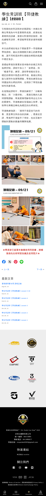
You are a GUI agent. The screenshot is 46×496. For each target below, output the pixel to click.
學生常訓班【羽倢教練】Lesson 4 (15, 298)
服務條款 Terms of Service (11, 482)
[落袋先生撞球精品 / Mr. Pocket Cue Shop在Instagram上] (20, 469)
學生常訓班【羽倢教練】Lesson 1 (15, 320)
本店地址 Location (23, 454)
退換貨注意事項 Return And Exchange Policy (23, 485)
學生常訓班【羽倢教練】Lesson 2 (15, 313)
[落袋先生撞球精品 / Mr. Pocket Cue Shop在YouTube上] (26, 469)
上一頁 (6, 269)
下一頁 (39, 269)
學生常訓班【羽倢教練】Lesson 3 (15, 306)
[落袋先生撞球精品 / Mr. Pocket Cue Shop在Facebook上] (13, 469)
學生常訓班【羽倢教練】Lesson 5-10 (16, 291)
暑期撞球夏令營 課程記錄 (12, 284)
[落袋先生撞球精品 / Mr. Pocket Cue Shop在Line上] (32, 469)
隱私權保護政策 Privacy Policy (32, 482)
